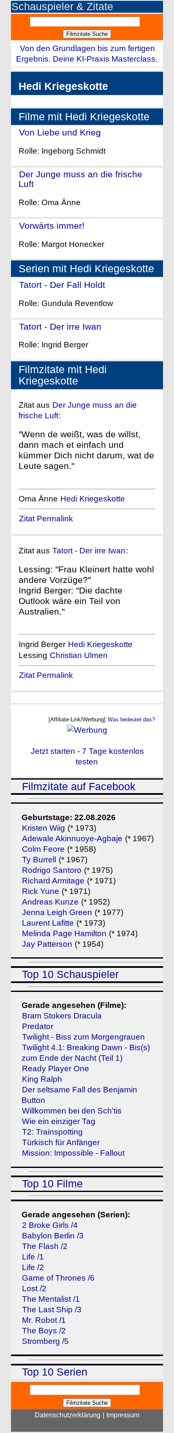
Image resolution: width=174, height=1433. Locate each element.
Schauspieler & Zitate (62, 6)
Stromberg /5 (45, 1341)
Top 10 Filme (52, 1183)
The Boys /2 (44, 1330)
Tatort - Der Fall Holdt (62, 285)
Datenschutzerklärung (68, 1415)
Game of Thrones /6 (58, 1277)
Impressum (122, 1415)
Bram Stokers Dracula (62, 1015)
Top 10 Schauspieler (70, 974)
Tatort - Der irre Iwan (60, 326)
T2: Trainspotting (52, 1131)
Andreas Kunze (50, 901)
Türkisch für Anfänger (61, 1142)
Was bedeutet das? (131, 719)
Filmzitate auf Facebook (79, 786)
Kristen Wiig (43, 828)
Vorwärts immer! (51, 225)
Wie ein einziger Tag (58, 1121)
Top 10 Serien (54, 1372)
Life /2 (33, 1267)
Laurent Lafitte (48, 922)
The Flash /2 (45, 1246)
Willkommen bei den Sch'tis (72, 1110)
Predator (37, 1026)
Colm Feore (43, 849)
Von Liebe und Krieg (60, 132)
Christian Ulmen (79, 655)
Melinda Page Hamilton (64, 933)
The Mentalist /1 (51, 1299)
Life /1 (33, 1256)
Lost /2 (34, 1288)
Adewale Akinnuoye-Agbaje (72, 838)
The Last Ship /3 (52, 1309)
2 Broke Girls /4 (50, 1225)
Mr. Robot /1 (44, 1320)
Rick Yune (40, 891)
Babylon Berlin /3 (53, 1235)
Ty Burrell (39, 859)
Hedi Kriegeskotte (92, 498)
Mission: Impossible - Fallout (73, 1153)
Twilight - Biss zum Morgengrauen (83, 1036)
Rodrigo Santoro (52, 870)
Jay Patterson (47, 944)
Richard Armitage (53, 880)
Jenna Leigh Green (58, 912)
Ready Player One (55, 1068)
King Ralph (42, 1079)
